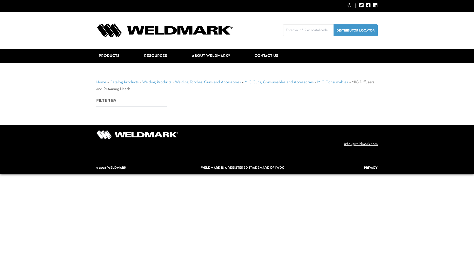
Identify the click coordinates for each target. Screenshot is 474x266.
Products (109, 56)
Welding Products (157, 82)
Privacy (371, 167)
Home (101, 82)
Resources (155, 56)
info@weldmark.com (361, 144)
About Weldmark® (211, 56)
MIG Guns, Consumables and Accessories (279, 82)
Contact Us (266, 56)
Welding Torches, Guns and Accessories (208, 82)
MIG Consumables (332, 82)
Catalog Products (124, 82)
